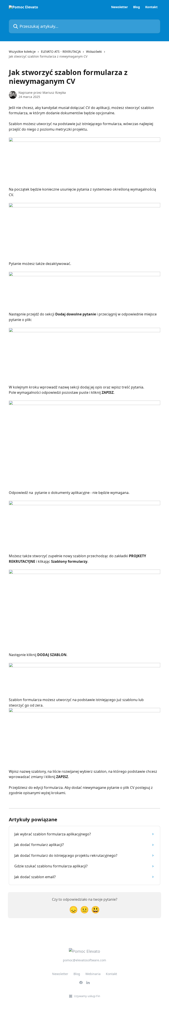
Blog (136, 7)
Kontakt (151, 7)
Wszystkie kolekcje (22, 51)
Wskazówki (94, 51)
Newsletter (119, 7)
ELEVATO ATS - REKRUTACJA (61, 51)
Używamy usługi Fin (87, 996)
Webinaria (93, 974)
